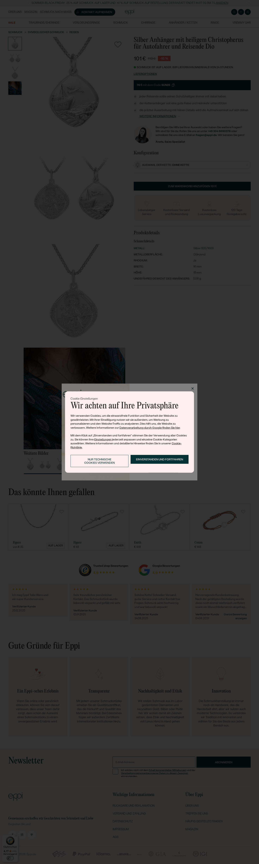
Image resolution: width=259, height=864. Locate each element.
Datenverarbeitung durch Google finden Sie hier (149, 427)
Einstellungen (103, 439)
